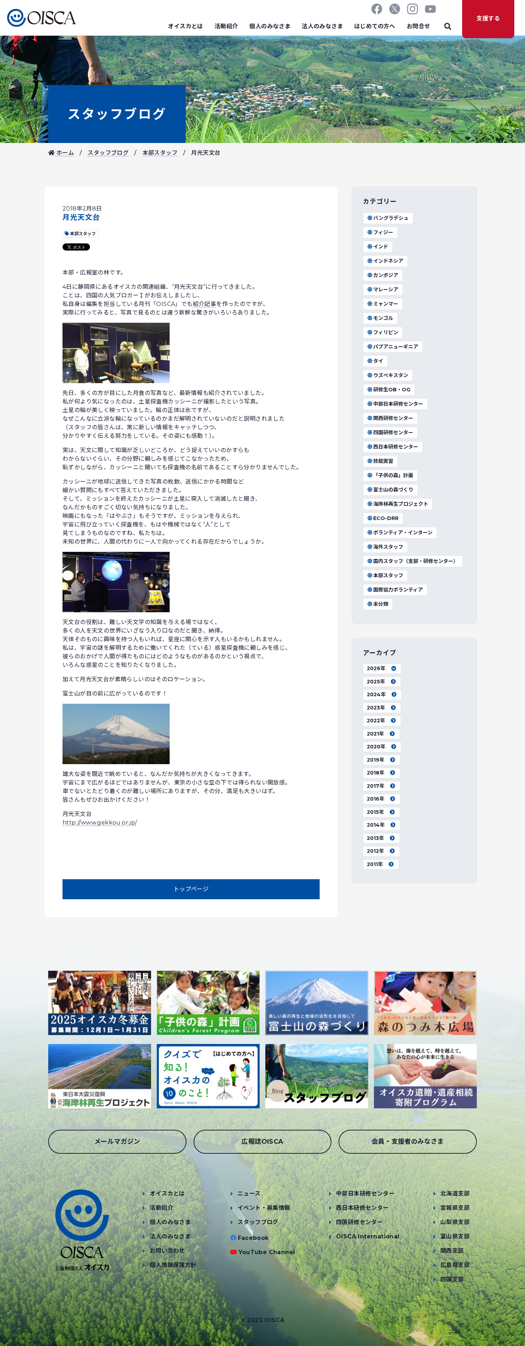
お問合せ (418, 26)
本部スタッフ (160, 152)
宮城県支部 (455, 1207)
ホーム (64, 152)
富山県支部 (455, 1236)
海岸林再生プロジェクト (400, 504)
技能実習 (383, 461)
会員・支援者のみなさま (407, 1141)
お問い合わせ (167, 1250)
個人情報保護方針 (173, 1265)
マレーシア (385, 289)
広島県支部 (455, 1265)
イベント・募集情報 (264, 1207)
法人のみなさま (322, 26)
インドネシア (388, 261)
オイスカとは (185, 26)
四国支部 (452, 1279)
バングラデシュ (391, 218)
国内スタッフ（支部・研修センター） (415, 561)
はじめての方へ (374, 26)
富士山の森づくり (393, 489)
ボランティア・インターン (402, 532)
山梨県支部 (455, 1222)
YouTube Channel (267, 1252)
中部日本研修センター (398, 404)
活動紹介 (226, 26)
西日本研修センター (395, 447)
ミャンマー (385, 304)
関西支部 (452, 1250)
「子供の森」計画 (393, 475)
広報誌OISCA (262, 1141)
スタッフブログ (117, 114)
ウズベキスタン (390, 375)
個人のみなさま (269, 26)
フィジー (383, 232)
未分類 (380, 604)
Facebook (253, 1237)
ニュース (249, 1193)
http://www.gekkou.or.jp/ (99, 822)
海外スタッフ (388, 547)
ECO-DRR (386, 518)
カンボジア (385, 275)
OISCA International (368, 1236)
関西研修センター (393, 418)
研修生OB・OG (391, 389)
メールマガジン (117, 1141)
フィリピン (385, 332)
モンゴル (383, 318)
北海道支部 (455, 1193)
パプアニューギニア (395, 346)
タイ (378, 361)
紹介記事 (204, 304)
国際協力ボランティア (398, 590)
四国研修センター (393, 432)
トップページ (191, 889)
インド (380, 246)
